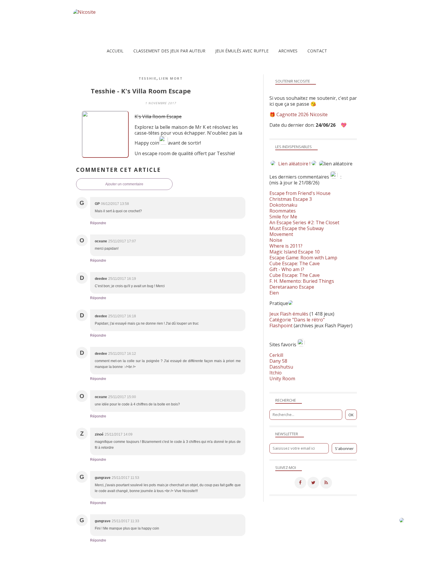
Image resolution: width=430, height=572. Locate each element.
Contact (317, 51)
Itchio (275, 372)
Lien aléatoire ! (294, 163)
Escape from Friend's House (300, 193)
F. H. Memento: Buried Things (301, 281)
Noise (275, 240)
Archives (287, 51)
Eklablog (254, 559)
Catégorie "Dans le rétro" (297, 319)
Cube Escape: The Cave (294, 263)
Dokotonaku (283, 205)
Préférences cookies (334, 567)
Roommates (282, 211)
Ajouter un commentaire (124, 184)
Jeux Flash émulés (288, 314)
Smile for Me (283, 216)
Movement (281, 234)
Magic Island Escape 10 (294, 252)
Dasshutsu (281, 367)
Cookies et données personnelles (283, 567)
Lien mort (171, 78)
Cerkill (276, 355)
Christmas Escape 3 (290, 199)
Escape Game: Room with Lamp (303, 257)
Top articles (170, 567)
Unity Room (282, 378)
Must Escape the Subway (296, 228)
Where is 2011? (285, 246)
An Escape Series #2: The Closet (304, 222)
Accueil (115, 51)
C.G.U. (244, 567)
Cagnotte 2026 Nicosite (302, 114)
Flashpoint (281, 325)
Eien (274, 293)
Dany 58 (278, 361)
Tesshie (147, 78)
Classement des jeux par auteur (169, 51)
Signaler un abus (219, 567)
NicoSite (110, 567)
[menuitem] (115, 50)
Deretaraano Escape (291, 287)
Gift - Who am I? (286, 269)
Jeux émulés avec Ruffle (242, 51)
